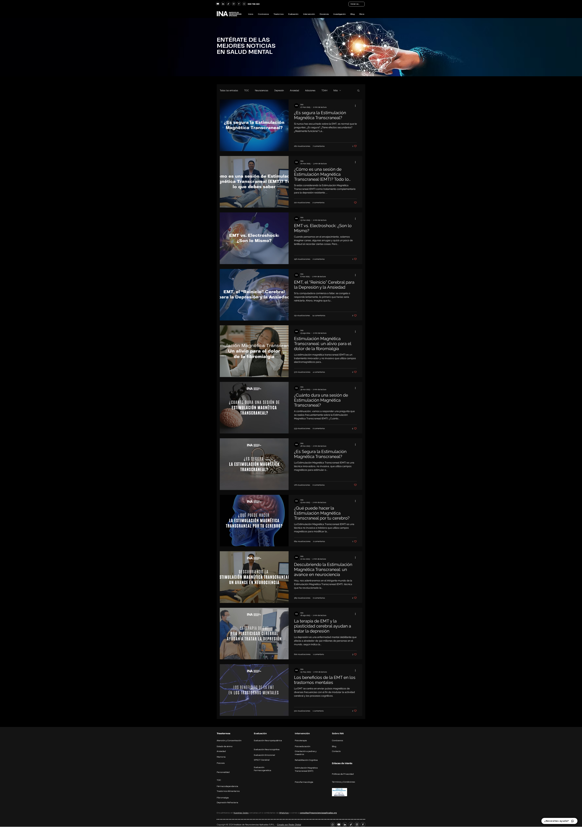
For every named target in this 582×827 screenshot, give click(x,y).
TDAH (324, 90)
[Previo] (11, 46)
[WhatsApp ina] (244, 4)
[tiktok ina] (228, 4)
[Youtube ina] (218, 4)
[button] (358, 90)
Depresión (279, 90)
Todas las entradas (229, 90)
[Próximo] (570, 46)
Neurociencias (261, 90)
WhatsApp (284, 813)
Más (335, 90)
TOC (246, 90)
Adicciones (310, 90)
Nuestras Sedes (241, 813)
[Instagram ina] (234, 4)
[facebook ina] (239, 4)
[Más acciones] (356, 105)
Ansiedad (294, 90)
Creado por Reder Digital (289, 824)
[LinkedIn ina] (223, 4)
